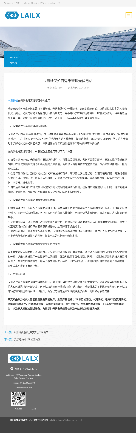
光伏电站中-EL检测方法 (27, 339)
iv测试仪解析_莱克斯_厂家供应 (31, 332)
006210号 (29, 420)
